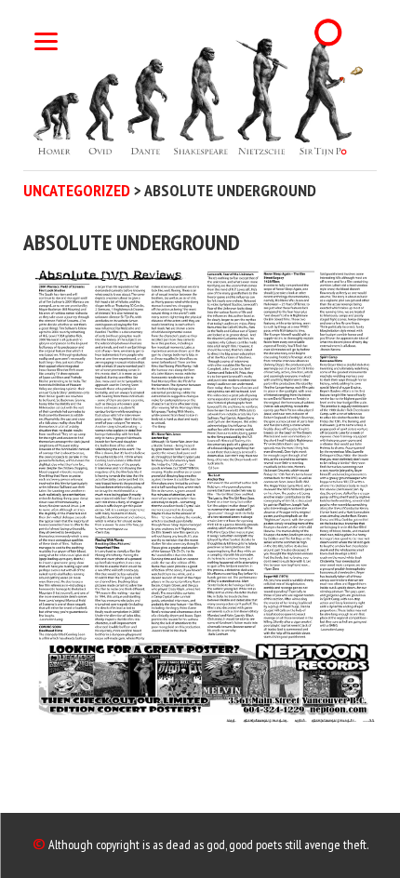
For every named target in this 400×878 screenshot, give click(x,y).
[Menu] (46, 39)
